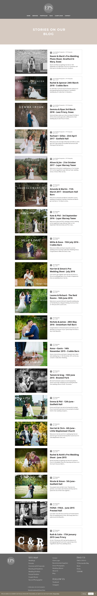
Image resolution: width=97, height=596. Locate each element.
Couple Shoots (33, 577)
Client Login (56, 560)
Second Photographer (35, 580)
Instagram (56, 585)
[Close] (95, 594)
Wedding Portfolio (34, 571)
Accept (90, 593)
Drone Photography (58, 566)
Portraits (31, 563)
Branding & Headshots (36, 569)
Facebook (56, 582)
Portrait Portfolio (34, 574)
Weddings (32, 560)
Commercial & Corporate (36, 566)
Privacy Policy (42, 590)
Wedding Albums (57, 568)
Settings (84, 593)
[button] (35, 16)
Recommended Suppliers (60, 563)
